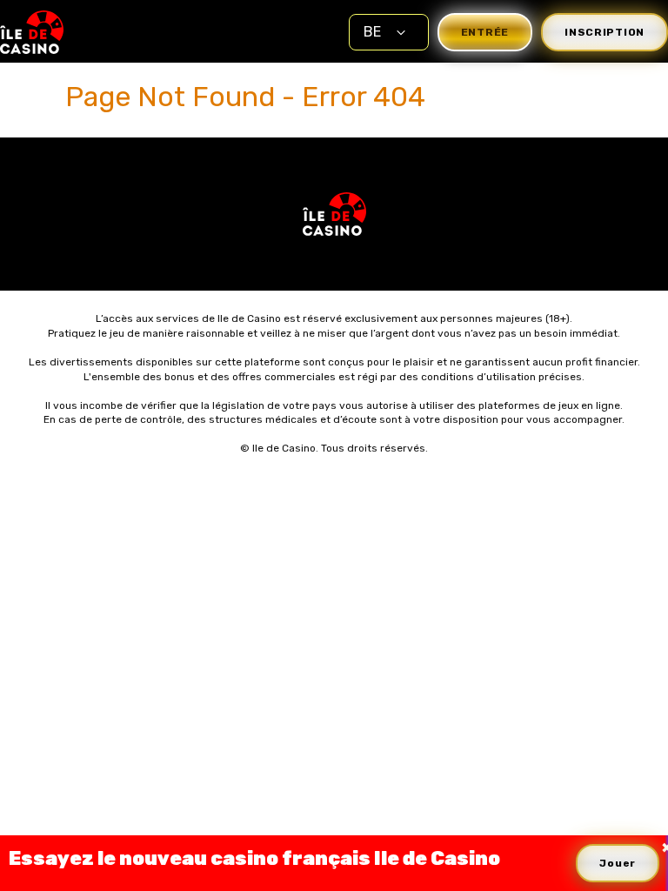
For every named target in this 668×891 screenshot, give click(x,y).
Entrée (485, 32)
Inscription (604, 32)
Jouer (617, 863)
